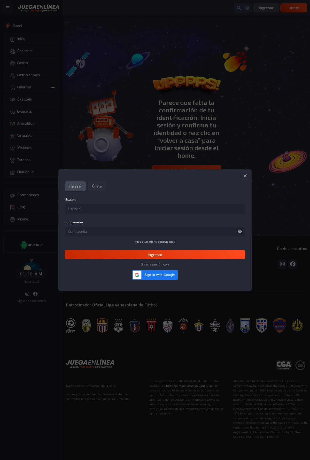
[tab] (75, 186)
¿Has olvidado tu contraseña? (155, 241)
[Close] (245, 176)
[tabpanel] (155, 228)
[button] (155, 275)
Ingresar (155, 254)
